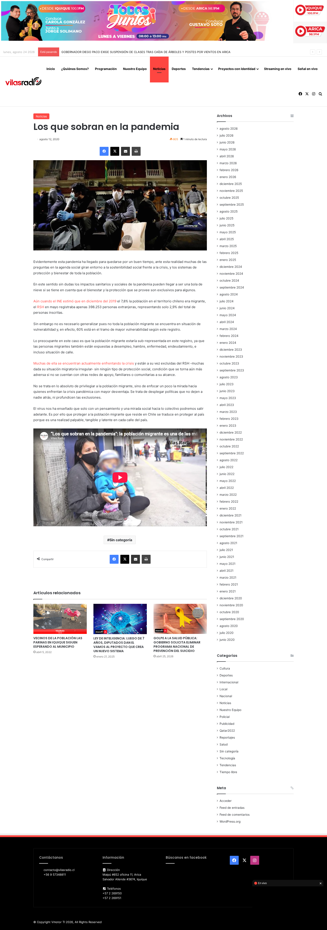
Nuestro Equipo (135, 69)
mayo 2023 (228, 398)
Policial (225, 717)
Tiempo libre (228, 772)
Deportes (179, 69)
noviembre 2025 (231, 191)
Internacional (229, 682)
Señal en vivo (308, 69)
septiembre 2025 (232, 204)
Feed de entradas (232, 807)
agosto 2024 (229, 294)
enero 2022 (228, 508)
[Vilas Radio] (23, 82)
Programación (106, 69)
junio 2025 (227, 225)
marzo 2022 (228, 494)
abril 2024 (227, 322)
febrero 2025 (229, 253)
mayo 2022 (228, 481)
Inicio (50, 69)
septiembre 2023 (232, 370)
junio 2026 (227, 142)
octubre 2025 (229, 197)
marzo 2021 (228, 577)
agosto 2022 (229, 460)
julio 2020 (227, 633)
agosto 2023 (229, 377)
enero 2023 (228, 425)
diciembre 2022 (231, 432)
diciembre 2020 (231, 598)
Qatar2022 (227, 730)
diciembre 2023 (231, 349)
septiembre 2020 (232, 619)
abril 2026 (227, 156)
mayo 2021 (227, 563)
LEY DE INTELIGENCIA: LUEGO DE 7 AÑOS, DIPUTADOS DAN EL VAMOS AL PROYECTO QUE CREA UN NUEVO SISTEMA (118, 644)
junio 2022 (227, 474)
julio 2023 (227, 384)
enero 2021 (228, 591)
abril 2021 (226, 570)
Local (223, 689)
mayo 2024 (228, 315)
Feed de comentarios (235, 814)
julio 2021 (226, 550)
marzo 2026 (228, 163)
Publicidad (227, 723)
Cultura (225, 668)
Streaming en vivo (277, 69)
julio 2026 (227, 135)
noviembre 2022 (231, 439)
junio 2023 (227, 391)
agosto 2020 (229, 626)
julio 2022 (226, 467)
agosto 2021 (228, 543)
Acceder (226, 801)
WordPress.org (230, 821)
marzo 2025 (228, 246)
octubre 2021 (229, 529)
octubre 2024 (229, 280)
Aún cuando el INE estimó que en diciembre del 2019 (74, 301)
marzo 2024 (228, 329)
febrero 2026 (229, 170)
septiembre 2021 (231, 536)
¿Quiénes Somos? (75, 69)
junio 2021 (227, 557)
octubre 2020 (229, 612)
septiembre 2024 (232, 287)
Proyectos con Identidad (236, 69)
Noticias (159, 69)
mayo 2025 (228, 232)
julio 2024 (227, 301)
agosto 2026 (229, 128)
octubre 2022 (229, 446)
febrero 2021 (229, 584)
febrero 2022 (229, 501)
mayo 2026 (228, 149)
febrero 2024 (229, 336)
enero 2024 (228, 342)
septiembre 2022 (232, 453)
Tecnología (227, 758)
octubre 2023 (229, 363)
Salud (224, 744)
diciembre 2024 (231, 266)
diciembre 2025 (231, 184)
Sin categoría (120, 540)
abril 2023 (227, 405)
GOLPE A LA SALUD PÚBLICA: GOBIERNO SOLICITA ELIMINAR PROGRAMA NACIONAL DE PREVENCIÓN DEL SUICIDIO (176, 644)
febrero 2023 (229, 418)
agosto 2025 (229, 211)
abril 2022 (227, 488)
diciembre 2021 (230, 515)
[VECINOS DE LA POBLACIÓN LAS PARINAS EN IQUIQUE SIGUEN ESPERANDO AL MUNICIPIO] (60, 619)
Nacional (226, 696)
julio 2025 (226, 218)
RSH (41, 307)
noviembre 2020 (231, 605)
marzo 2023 (228, 412)
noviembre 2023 (231, 356)
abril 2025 (227, 239)
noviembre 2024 (231, 273)
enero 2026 (228, 177)
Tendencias (201, 69)
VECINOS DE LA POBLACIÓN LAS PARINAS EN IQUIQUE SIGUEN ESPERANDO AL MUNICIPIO (57, 642)
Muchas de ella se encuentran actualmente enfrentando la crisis (84, 363)
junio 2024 (227, 308)
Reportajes (227, 737)
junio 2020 (227, 639)
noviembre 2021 (231, 522)
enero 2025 (228, 260)
